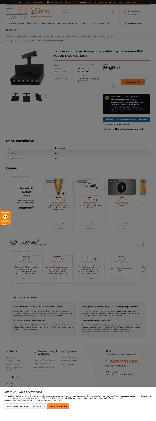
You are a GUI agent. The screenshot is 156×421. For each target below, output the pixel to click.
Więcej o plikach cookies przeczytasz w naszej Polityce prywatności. (33, 400)
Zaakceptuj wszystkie (58, 406)
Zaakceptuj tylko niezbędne (17, 406)
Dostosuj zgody (39, 406)
